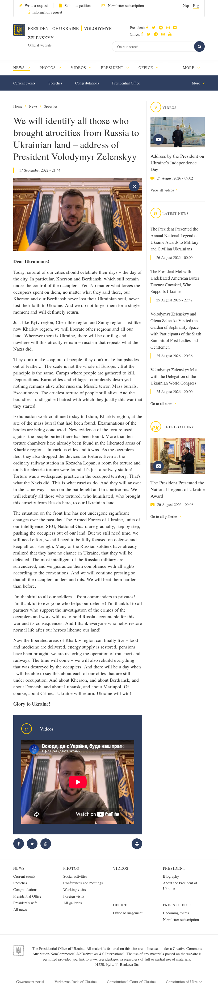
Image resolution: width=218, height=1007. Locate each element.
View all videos (162, 190)
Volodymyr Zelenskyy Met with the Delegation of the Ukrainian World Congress (173, 376)
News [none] (19, 67)
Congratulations (87, 83)
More (189, 67)
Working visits (74, 889)
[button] (155, 27)
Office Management (127, 912)
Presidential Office (126, 83)
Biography (171, 876)
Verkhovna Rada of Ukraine (75, 981)
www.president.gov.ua (107, 959)
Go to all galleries (164, 516)
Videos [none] (79, 67)
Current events (24, 83)
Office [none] (146, 67)
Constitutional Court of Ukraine (131, 981)
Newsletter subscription (126, 5)
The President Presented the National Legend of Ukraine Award (177, 489)
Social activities (75, 876)
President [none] (113, 67)
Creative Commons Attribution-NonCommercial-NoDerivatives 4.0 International (117, 951)
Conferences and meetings (83, 882)
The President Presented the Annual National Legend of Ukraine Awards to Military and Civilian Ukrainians (174, 239)
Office (120, 904)
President (174, 868)
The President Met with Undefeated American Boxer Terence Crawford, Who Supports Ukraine (174, 281)
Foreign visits (73, 896)
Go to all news (161, 403)
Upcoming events (176, 912)
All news (20, 909)
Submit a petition (78, 5)
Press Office (177, 904)
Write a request (36, 5)
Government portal (30, 981)
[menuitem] (24, 67)
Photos (71, 868)
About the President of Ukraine (180, 885)
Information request (47, 12)
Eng (196, 5)
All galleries (72, 902)
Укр (186, 5)
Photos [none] (48, 67)
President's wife (25, 902)
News (33, 106)
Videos (120, 868)
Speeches (55, 83)
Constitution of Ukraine (184, 981)
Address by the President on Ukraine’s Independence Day (177, 162)
